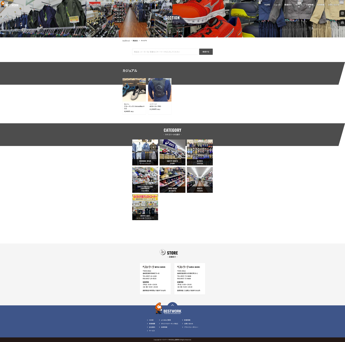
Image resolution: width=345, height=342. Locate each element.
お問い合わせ (333, 4)
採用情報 (321, 4)
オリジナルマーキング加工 (169, 324)
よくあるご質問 (166, 320)
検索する (206, 51)
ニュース (277, 4)
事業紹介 (288, 4)
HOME (267, 4)
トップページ (126, 40)
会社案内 (152, 327)
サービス (298, 4)
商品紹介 (135, 40)
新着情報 (187, 320)
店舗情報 (310, 4)
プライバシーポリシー (191, 327)
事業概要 (152, 324)
